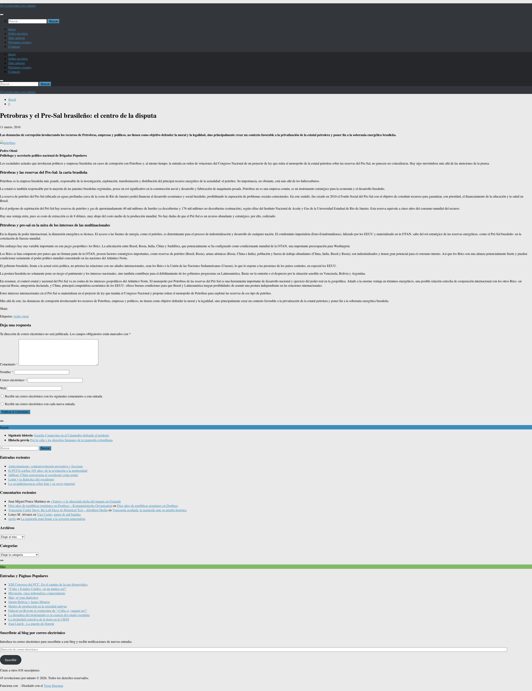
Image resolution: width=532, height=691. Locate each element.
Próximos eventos (19, 42)
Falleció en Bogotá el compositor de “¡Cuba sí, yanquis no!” (47, 610)
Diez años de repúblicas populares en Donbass (147, 505)
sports (12, 518)
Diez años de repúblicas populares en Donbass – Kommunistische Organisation (60, 505)
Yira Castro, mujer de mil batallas (59, 514)
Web (3, 388)
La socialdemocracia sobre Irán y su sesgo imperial (41, 483)
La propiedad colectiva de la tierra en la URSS (38, 619)
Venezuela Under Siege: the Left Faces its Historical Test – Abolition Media (58, 510)
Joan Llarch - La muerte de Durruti (31, 623)
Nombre (6, 372)
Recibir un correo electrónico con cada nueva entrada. (40, 404)
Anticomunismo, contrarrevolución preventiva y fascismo (45, 466)
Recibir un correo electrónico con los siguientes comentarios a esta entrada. (54, 396)
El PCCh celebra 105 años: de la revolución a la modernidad (47, 470)
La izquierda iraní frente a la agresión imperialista (53, 518)
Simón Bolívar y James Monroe (29, 602)
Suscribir (10, 660)
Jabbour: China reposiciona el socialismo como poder (43, 475)
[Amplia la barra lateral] (1, 421)
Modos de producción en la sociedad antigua (37, 606)
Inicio (12, 29)
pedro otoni (21, 316)
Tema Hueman (53, 685)
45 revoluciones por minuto (18, 5)
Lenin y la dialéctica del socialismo (31, 479)
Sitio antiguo (16, 38)
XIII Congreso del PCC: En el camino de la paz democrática (47, 584)
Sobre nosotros (18, 33)
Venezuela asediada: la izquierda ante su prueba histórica (149, 510)
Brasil (12, 99)
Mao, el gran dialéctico (23, 597)
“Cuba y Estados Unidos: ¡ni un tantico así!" (37, 588)
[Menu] (1, 14)
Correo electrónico (13, 380)
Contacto (14, 46)
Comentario (9, 364)
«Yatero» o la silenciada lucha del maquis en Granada (86, 501)
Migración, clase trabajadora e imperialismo (36, 593)
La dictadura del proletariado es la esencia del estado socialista (49, 615)
